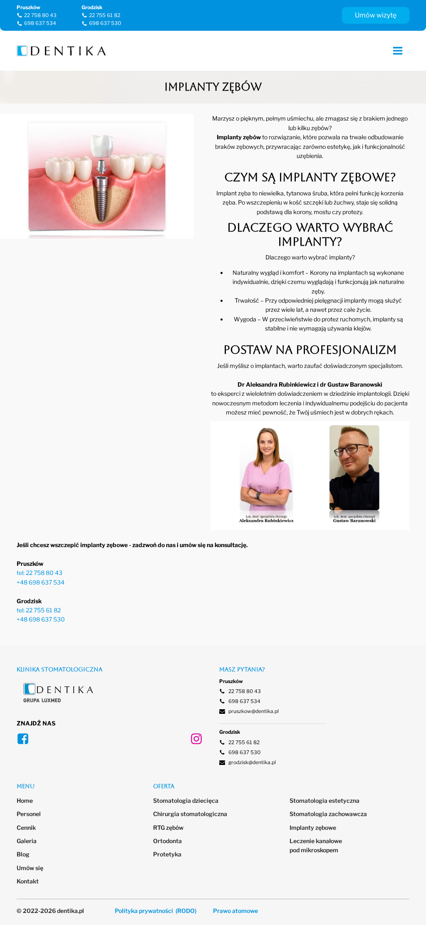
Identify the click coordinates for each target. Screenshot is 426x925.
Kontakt (28, 881)
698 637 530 (105, 23)
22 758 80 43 (40, 15)
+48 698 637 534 (40, 582)
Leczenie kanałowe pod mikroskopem (316, 845)
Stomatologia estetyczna (324, 800)
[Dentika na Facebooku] (23, 739)
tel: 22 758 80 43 (39, 572)
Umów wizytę (375, 15)
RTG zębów (168, 827)
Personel (29, 813)
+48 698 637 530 (41, 619)
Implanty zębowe (313, 827)
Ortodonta (167, 840)
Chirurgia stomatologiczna (190, 813)
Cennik (26, 827)
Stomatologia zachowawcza (328, 813)
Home (25, 800)
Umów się (30, 867)
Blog (23, 854)
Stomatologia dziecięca (185, 800)
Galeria (27, 840)
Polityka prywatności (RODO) (155, 910)
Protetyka (167, 854)
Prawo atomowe (235, 910)
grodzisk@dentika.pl (252, 762)
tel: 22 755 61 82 (39, 610)
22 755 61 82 (104, 15)
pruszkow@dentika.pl (253, 711)
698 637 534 (40, 23)
